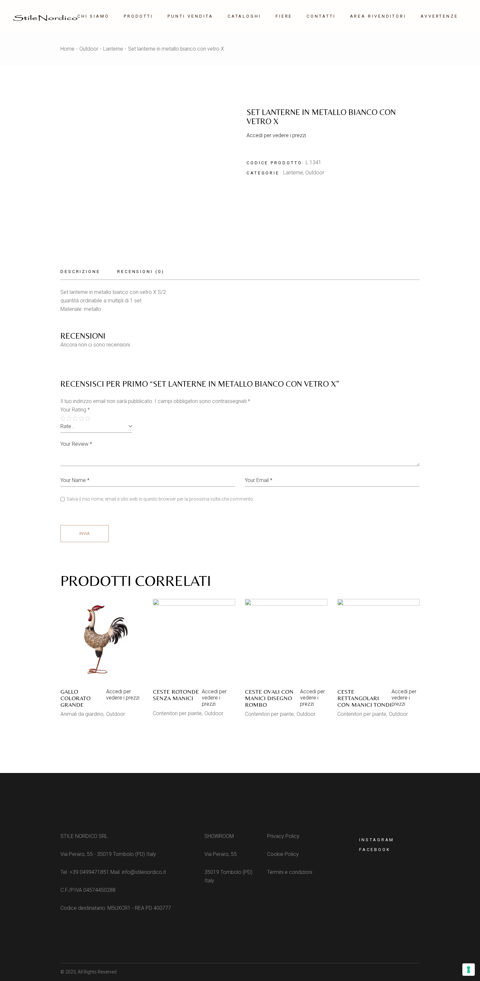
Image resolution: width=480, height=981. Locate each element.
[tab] (84, 272)
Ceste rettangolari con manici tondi (364, 698)
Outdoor (314, 172)
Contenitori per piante (177, 713)
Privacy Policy (283, 836)
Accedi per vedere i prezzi (276, 135)
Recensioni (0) (141, 271)
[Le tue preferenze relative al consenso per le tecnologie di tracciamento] (468, 969)
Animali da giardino (82, 714)
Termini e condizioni (289, 872)
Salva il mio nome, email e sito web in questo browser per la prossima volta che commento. (160, 499)
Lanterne (293, 172)
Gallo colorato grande (75, 698)
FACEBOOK (374, 849)
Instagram (376, 839)
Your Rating (75, 410)
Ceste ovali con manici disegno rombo (269, 698)
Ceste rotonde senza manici (176, 694)
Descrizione (80, 271)
